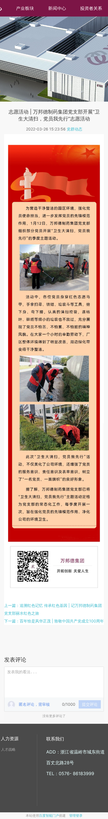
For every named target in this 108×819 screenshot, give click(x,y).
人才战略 (8, 749)
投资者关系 (91, 8)
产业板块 (25, 8)
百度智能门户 (49, 815)
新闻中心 (57, 8)
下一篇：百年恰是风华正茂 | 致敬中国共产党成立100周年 (54, 621)
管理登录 (76, 815)
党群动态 (74, 129)
